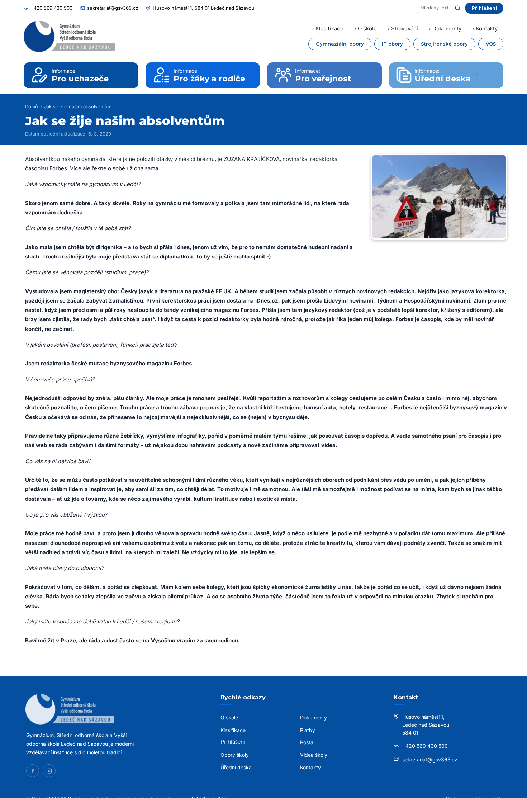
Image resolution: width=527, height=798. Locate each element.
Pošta (306, 742)
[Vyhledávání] (435, 8)
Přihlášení (484, 8)
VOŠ (491, 44)
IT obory (392, 44)
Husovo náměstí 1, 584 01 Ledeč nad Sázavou (203, 8)
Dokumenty (446, 28)
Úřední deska (236, 767)
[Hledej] (458, 8)
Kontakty (487, 28)
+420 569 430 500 (51, 8)
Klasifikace (329, 28)
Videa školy (313, 755)
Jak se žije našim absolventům (77, 106)
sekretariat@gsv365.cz (112, 8)
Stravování (404, 28)
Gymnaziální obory (340, 44)
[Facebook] (32, 770)
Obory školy (234, 755)
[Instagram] (49, 770)
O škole (367, 28)
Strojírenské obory (444, 44)
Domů (31, 106)
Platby (307, 730)
